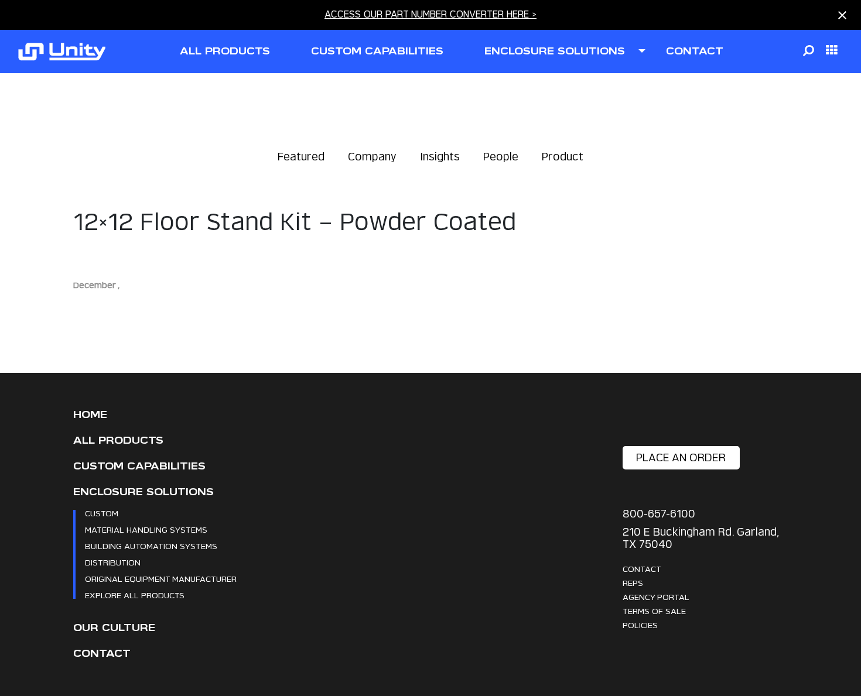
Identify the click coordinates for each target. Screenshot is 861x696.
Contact (102, 653)
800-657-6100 (659, 514)
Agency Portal (656, 597)
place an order (681, 457)
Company (372, 156)
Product (562, 156)
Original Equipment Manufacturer (161, 579)
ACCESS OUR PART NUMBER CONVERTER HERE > (430, 14)
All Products (118, 440)
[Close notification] (842, 15)
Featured (301, 156)
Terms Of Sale (654, 611)
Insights (440, 156)
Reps (633, 583)
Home (90, 414)
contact (694, 51)
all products (225, 51)
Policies (640, 625)
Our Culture (114, 627)
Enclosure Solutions (143, 492)
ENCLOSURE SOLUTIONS (554, 51)
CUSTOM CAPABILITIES (377, 51)
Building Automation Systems (151, 546)
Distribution (113, 562)
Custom (101, 513)
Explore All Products (134, 595)
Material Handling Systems (146, 529)
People (500, 156)
